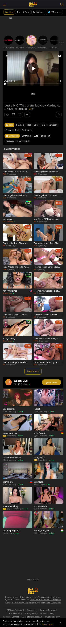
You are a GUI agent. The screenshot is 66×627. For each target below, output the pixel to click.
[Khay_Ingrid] (48, 449)
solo (36, 125)
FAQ (52, 613)
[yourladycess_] (17, 211)
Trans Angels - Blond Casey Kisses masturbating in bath (46, 195)
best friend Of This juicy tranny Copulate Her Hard (46, 219)
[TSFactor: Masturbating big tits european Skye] (48, 283)
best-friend (27, 130)
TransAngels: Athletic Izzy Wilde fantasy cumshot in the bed (47, 172)
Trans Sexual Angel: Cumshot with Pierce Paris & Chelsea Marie (16, 315)
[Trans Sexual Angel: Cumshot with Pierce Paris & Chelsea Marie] (17, 307)
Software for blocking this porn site (21, 602)
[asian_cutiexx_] (17, 330)
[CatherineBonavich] (17, 449)
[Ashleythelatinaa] (17, 283)
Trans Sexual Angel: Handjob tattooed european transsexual (46, 339)
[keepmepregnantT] (17, 522)
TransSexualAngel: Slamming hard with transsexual (46, 315)
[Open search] (62, 4)
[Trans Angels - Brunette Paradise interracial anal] (17, 259)
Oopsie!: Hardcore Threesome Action (15, 243)
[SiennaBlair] (48, 473)
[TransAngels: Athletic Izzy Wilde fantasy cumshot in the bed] (48, 164)
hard (43, 125)
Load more (33, 371)
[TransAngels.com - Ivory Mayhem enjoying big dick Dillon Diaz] (48, 235)
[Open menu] (4, 4)
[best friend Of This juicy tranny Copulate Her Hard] (48, 211)
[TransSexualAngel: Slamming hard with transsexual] (48, 307)
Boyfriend (26, 135)
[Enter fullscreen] (59, 81)
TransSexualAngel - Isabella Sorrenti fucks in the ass (16, 362)
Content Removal (48, 610)
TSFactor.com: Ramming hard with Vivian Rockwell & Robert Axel (46, 362)
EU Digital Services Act (31, 616)
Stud (27, 141)
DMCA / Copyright (15, 610)
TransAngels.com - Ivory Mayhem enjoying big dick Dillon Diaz (47, 243)
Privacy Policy (31, 613)
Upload (43, 613)
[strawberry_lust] (17, 425)
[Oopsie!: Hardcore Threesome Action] (17, 235)
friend (8, 130)
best (17, 130)
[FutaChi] (48, 400)
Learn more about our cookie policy (45, 599)
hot (29, 125)
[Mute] (7, 56)
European (45, 135)
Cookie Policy (15, 613)
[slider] (33, 84)
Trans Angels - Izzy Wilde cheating (16, 195)
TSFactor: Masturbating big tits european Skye (46, 291)
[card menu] (31, 173)
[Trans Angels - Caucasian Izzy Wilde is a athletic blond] (17, 164)
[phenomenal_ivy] (17, 498)
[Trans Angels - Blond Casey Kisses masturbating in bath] (48, 187)
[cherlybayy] (17, 473)
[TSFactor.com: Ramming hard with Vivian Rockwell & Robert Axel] (48, 354)
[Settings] (59, 55)
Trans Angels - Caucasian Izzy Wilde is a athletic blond (15, 172)
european (53, 125)
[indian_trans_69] (48, 522)
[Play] (33, 68)
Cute (36, 135)
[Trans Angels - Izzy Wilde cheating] (17, 187)
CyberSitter (56, 602)
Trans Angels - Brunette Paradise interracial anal (16, 267)
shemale (20, 125)
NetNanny (45, 602)
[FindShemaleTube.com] (33, 4)
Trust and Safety (52, 616)
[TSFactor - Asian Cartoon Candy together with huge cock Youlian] (48, 259)
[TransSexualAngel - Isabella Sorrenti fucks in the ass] (17, 354)
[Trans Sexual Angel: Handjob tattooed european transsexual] (48, 330)
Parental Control (11, 616)
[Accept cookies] (60, 623)
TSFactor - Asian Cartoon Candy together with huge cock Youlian (46, 267)
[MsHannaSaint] (48, 498)
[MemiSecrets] (48, 425)
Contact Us (32, 610)
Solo (19, 141)
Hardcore (10, 141)
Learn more (47, 624)
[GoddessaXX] (17, 400)
